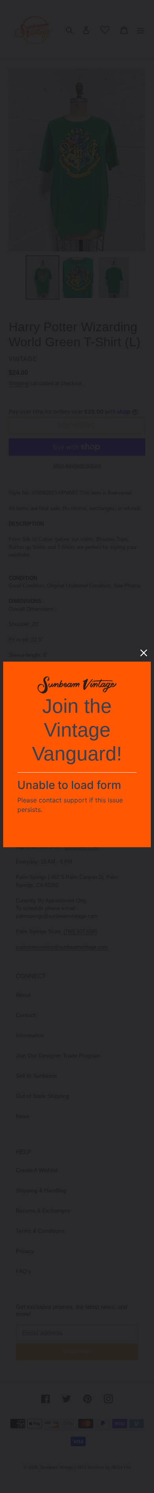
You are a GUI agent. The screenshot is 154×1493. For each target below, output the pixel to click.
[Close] (144, 653)
